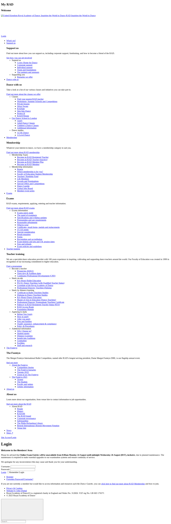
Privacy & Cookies (14, 488)
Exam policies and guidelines (29, 246)
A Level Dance (23, 135)
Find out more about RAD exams (20, 208)
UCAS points (23, 230)
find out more (12, 363)
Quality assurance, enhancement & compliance (37, 324)
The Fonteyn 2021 (19, 377)
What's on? (11, 40)
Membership (11, 137)
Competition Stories (25, 367)
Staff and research (24, 345)
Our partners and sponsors (28, 72)
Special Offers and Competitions (30, 183)
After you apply (23, 319)
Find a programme (14, 266)
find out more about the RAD (18, 404)
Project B (21, 113)
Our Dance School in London (24, 118)
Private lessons (23, 104)
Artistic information (25, 387)
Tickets (20, 379)
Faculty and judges (25, 384)
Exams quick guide (25, 213)
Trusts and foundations (26, 70)
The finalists (22, 382)
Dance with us (12, 79)
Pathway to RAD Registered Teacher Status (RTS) (38, 304)
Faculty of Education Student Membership (35, 174)
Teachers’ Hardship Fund (27, 176)
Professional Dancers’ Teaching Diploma (34, 288)
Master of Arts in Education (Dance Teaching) (36, 300)
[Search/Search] (27, 36)
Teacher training (13, 249)
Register (9, 477)
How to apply (23, 316)
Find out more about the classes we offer (23, 94)
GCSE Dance (23, 133)
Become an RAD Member (28, 164)
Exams (9, 193)
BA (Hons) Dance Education (29, 297)
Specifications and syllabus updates (32, 218)
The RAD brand (24, 416)
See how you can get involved (19, 58)
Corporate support (24, 65)
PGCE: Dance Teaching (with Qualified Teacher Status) (40, 283)
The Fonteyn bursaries (26, 370)
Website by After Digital (16, 491)
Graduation (22, 341)
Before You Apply (24, 314)
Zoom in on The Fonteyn (27, 375)
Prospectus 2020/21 (25, 271)
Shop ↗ (9, 433)
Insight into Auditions (26, 338)
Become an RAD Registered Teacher (32, 157)
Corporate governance (26, 418)
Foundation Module (25, 309)
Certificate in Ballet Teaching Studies (32, 292)
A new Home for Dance (27, 62)
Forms (19, 237)
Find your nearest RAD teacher (30, 99)
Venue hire (21, 428)
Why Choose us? (24, 331)
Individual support (24, 67)
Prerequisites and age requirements (31, 220)
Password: (5, 469)
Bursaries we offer (25, 77)
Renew (20, 169)
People (20, 409)
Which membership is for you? (30, 171)
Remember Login (16, 472)
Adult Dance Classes (26, 123)
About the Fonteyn (20, 365)
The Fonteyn (11, 348)
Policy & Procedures (25, 326)
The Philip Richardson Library (30, 423)
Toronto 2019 (23, 372)
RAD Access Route (25, 307)
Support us (10, 43)
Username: (5, 466)
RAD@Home (23, 116)
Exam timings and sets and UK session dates (36, 242)
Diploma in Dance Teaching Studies (32, 295)
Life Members (23, 179)
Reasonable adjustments (27, 222)
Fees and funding (24, 321)
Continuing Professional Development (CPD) (36, 276)
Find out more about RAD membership (23, 152)
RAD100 (21, 413)
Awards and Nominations (28, 181)
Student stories (23, 333)
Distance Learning (25, 336)
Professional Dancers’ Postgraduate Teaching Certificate (40, 302)
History (20, 411)
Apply (19, 121)
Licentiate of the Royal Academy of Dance (35, 285)
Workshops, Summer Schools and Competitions (37, 101)
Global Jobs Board (25, 188)
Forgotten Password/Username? (19, 479)
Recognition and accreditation (29, 239)
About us (10, 389)
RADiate (21, 109)
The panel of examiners (27, 215)
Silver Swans (22, 106)
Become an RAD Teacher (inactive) (32, 159)
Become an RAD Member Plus (30, 162)
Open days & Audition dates (29, 273)
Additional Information (26, 128)
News (8, 430)
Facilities (21, 343)
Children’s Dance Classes (28, 125)
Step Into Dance (24, 111)
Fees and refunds (24, 244)
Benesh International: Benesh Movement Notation (38, 425)
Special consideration (26, 232)
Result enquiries (24, 234)
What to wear (22, 225)
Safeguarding (22, 421)
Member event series (25, 191)
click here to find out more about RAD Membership (123, 484)
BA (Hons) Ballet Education (29, 280)
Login (3, 36)
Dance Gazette (23, 186)
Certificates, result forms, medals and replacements (38, 227)
